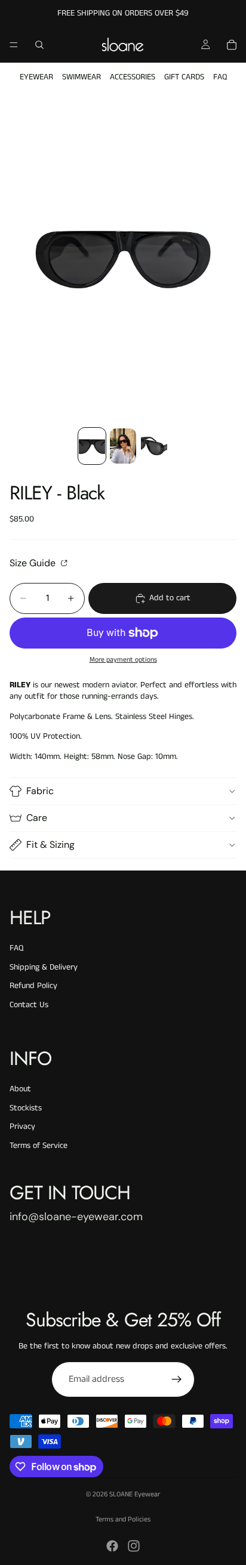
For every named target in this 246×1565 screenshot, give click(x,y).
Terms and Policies (123, 1519)
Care (36, 817)
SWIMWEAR (81, 77)
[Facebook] (112, 1546)
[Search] (39, 45)
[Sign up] (176, 1379)
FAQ (220, 77)
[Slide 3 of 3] (154, 446)
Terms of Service (38, 1146)
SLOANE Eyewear (134, 1494)
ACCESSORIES (132, 77)
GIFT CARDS (184, 77)
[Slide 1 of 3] (92, 446)
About (20, 1089)
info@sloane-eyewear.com (76, 1216)
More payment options (123, 660)
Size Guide (34, 563)
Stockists (26, 1108)
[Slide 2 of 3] (123, 446)
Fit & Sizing (50, 844)
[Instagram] (134, 1546)
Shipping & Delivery (44, 967)
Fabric (40, 791)
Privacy (22, 1126)
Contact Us (29, 1005)
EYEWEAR (36, 77)
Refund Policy (33, 986)
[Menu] (13, 44)
